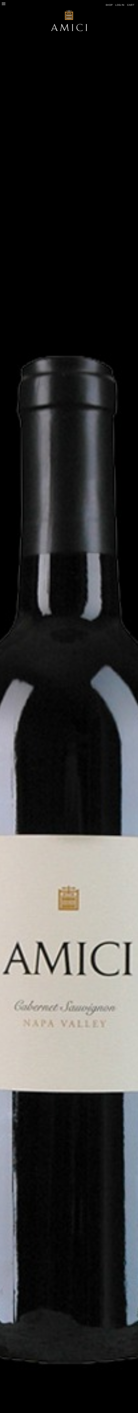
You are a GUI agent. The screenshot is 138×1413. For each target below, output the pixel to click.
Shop (109, 5)
